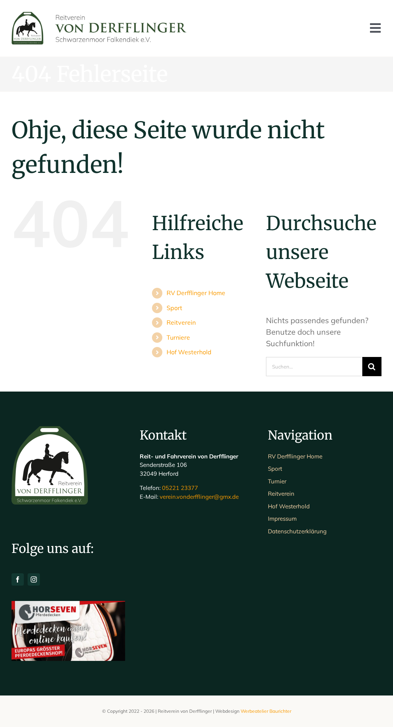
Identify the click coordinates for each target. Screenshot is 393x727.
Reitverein (181, 322)
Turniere (178, 337)
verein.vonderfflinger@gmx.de (199, 496)
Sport (174, 308)
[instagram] (34, 579)
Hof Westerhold (189, 352)
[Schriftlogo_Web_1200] (100, 15)
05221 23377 (180, 487)
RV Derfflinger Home (196, 293)
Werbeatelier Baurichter (266, 711)
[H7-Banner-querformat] (68, 604)
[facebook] (18, 579)
